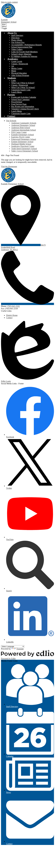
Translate (20, 649)
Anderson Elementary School (23, 125)
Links (13, 80)
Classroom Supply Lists (20, 90)
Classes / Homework (19, 64)
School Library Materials (21, 54)
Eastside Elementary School (22, 135)
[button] (12, 33)
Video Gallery (17, 49)
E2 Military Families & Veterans (24, 56)
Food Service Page (18, 104)
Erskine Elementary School (22, 142)
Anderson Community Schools (23, 123)
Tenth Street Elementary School (24, 149)
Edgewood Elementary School (23, 139)
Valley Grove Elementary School (24, 151)
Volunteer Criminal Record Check (25, 109)
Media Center (16, 68)
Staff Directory (17, 35)
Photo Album (16, 40)
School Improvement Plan (21, 47)
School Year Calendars (20, 99)
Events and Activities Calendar (23, 97)
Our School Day (18, 42)
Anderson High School (20, 128)
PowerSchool (16, 102)
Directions (15, 38)
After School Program (20, 75)
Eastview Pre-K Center (20, 137)
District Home (12, 315)
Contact (9, 318)
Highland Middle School (21, 144)
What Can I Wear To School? (23, 87)
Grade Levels (16, 61)
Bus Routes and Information (22, 106)
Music (13, 71)
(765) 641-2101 (13, 306)
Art (12, 66)
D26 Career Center (19, 132)
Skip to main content (9, 2)
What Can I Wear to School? (22, 83)
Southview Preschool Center (22, 146)
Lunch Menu (16, 92)
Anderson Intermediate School (23, 130)
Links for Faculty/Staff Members (24, 52)
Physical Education (19, 73)
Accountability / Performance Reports (26, 45)
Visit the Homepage (9, 166)
